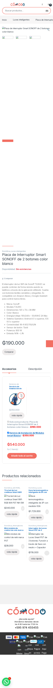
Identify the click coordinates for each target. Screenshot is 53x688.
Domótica (6, 251)
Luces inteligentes (21, 19)
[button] (48, 29)
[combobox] (22, 10)
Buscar (47, 10)
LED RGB (16, 488)
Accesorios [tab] (9, 369)
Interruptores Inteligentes (13, 526)
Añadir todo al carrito (22, 456)
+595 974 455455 (26, 627)
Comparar (8, 278)
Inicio (4, 19)
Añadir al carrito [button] (21, 508)
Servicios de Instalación (14, 385)
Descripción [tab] (35, 369)
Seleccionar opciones (43, 553)
